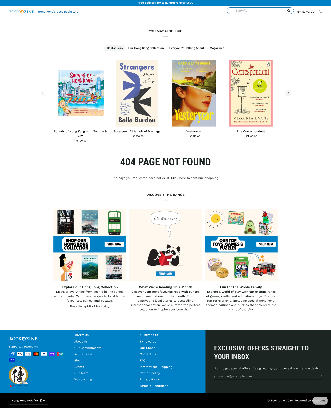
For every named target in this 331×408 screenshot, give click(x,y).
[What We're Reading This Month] (165, 245)
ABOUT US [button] (81, 335)
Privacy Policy (150, 379)
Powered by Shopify (308, 400)
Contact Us (148, 354)
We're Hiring (83, 379)
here (182, 178)
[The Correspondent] (251, 93)
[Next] (288, 93)
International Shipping (156, 367)
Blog (77, 360)
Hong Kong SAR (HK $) (27, 400)
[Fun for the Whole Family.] (241, 245)
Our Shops (147, 348)
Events (79, 367)
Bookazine (277, 400)
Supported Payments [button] (23, 346)
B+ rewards (148, 341)
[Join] (317, 376)
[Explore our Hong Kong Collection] (89, 245)
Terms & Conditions (154, 385)
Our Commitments (87, 348)
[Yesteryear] (194, 93)
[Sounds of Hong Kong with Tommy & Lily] (80, 93)
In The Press (83, 354)
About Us (81, 341)
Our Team (81, 373)
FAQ (143, 360)
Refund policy (150, 373)
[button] (112, 18)
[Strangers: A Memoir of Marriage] (137, 93)
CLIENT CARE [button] (149, 335)
